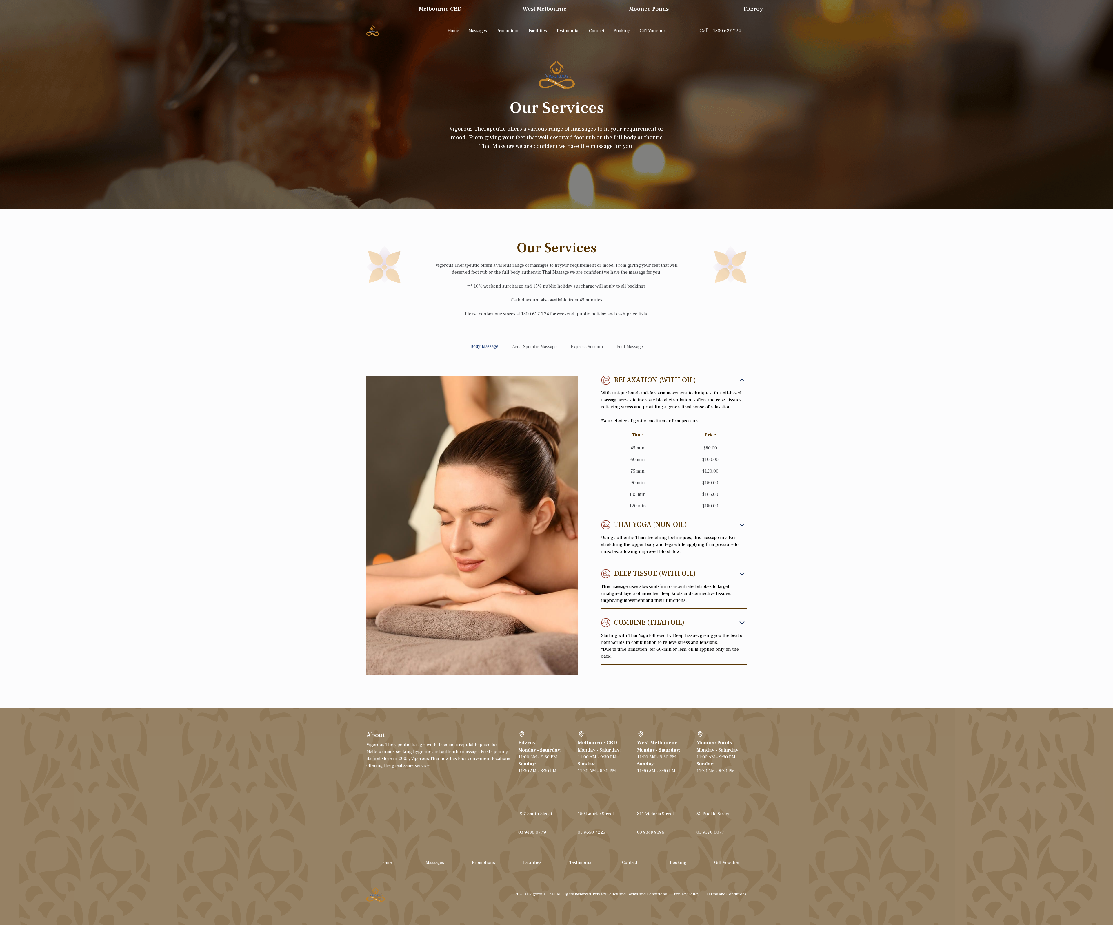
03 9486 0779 (532, 832)
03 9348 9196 (650, 832)
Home (453, 31)
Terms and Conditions (726, 894)
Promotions (507, 31)
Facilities (538, 31)
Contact (596, 31)
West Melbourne (657, 742)
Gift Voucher (652, 31)
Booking (622, 31)
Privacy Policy (686, 894)
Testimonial (568, 31)
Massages (477, 31)
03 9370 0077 (710, 832)
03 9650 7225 (591, 832)
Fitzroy (527, 742)
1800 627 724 (720, 30)
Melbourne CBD (597, 742)
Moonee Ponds (714, 742)
